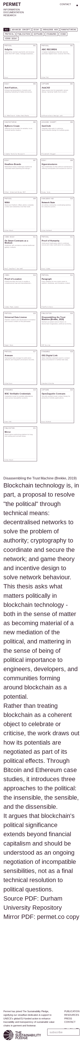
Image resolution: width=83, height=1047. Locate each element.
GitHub (48, 421)
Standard (45, 383)
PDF (24, 192)
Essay (36, 30)
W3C (10, 421)
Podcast (49, 230)
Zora (48, 192)
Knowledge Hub (50, 30)
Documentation (13, 12)
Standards (51, 34)
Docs (6, 77)
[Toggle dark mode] (77, 5)
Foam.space (14, 306)
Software (38, 34)
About (11, 230)
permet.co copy (58, 916)
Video (63, 34)
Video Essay (11, 39)
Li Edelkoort (9, 115)
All (6, 30)
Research (9, 15)
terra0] (20, 268)
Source (47, 345)
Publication (23, 34)
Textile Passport (18, 153)
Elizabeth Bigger (49, 153)
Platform (45, 306)
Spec (6, 421)
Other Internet (10, 192)
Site (43, 77)
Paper (6, 345)
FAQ (47, 77)
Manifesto (25, 115)
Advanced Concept (21, 30)
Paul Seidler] (10, 268)
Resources (71, 1015)
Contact (65, 4)
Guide (51, 383)
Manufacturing (68, 30)
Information (11, 9)
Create (7, 153)
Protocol (9, 34)
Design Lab (58, 115)
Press (68, 1018)
